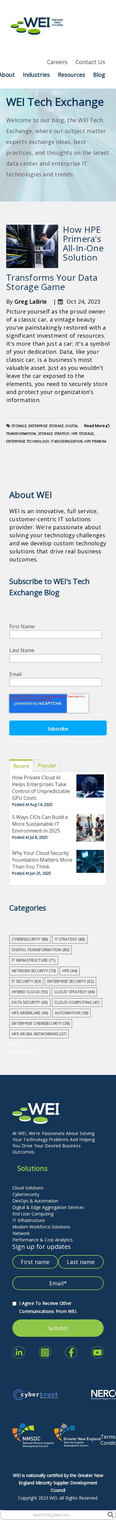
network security (34, 970)
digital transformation (40, 949)
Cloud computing (77, 1002)
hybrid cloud (30, 991)
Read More (95, 425)
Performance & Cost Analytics (42, 1240)
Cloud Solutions (28, 1188)
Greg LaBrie (31, 301)
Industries (36, 74)
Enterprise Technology (27, 441)
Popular (47, 765)
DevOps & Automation (35, 1201)
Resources (71, 74)
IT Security (26, 981)
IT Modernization (67, 441)
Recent (21, 766)
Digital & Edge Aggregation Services (48, 1207)
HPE (69, 970)
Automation (71, 1012)
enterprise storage (46, 426)
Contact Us (90, 62)
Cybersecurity (25, 1194)
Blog (99, 74)
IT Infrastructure (28, 1220)
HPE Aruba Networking (39, 1034)
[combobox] (54, 1515)
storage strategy (54, 433)
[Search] (111, 1515)
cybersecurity (30, 939)
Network (21, 1233)
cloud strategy (74, 991)
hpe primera (95, 441)
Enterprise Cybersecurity (41, 1023)
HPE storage (82, 433)
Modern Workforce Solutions (41, 1227)
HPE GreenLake (30, 1012)
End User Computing (33, 1214)
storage (19, 426)
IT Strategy (70, 939)
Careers (57, 62)
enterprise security (70, 981)
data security (30, 1002)
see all (16, 1044)
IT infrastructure (34, 960)
